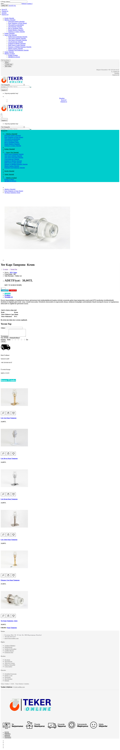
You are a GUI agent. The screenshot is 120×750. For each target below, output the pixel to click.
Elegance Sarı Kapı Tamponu (10, 580)
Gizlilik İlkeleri (9, 651)
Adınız (3, 328)
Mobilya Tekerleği (9, 20)
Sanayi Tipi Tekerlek (10, 35)
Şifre (2, 3)
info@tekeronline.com (11, 638)
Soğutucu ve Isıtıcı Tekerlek (16, 31)
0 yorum (5, 269)
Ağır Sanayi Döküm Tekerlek (17, 38)
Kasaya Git (5, 14)
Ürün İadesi (8, 666)
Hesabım (7, 660)
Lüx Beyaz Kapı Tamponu (9, 458)
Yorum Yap (13, 269)
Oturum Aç (5, 11)
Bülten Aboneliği (9, 665)
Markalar (7, 677)
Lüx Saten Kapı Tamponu (9, 539)
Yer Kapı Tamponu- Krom (12, 192)
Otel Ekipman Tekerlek (15, 26)
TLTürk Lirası (8, 64)
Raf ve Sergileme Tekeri (15, 28)
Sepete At (5, 290)
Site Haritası (8, 679)
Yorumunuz (4, 336)
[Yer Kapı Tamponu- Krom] (37, 260)
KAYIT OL (12, 5)
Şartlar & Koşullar (10, 649)
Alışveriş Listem (9, 663)
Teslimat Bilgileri (9, 645)
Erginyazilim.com (19, 687)
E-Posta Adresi (5, 1)
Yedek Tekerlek (9, 52)
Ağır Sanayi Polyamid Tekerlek (17, 40)
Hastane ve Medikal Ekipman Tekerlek (19, 47)
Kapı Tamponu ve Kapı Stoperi (17, 23)
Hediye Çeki (8, 675)
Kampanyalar (8, 652)
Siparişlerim (8, 661)
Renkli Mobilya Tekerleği (15, 30)
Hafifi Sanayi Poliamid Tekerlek (17, 37)
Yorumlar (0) (8, 297)
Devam (3, 341)
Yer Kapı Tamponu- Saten (9, 621)
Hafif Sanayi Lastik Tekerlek (16, 45)
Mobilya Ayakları (9, 53)
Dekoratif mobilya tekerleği (16, 21)
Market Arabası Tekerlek (15, 48)
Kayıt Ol (4, 9)
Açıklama (7, 293)
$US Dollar (8, 66)
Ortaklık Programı (10, 674)
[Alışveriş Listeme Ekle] (13, 413)
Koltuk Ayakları (13, 55)
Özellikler (7, 295)
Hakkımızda (8, 647)
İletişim (6, 680)
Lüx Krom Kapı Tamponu (9, 499)
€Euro (6, 62)
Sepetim (4, 13)
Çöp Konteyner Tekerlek (15, 42)
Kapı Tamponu (12, 627)
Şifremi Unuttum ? (27, 3)
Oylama (3, 339)
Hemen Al (13, 290)
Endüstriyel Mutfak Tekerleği (17, 43)
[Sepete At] (8, 413)
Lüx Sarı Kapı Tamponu (8, 418)
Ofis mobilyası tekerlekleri (16, 25)
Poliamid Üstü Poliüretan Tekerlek (18, 50)
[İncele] (3, 413)
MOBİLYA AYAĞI (14, 57)
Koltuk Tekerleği (9, 33)
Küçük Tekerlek (9, 18)
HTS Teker (13, 272)
